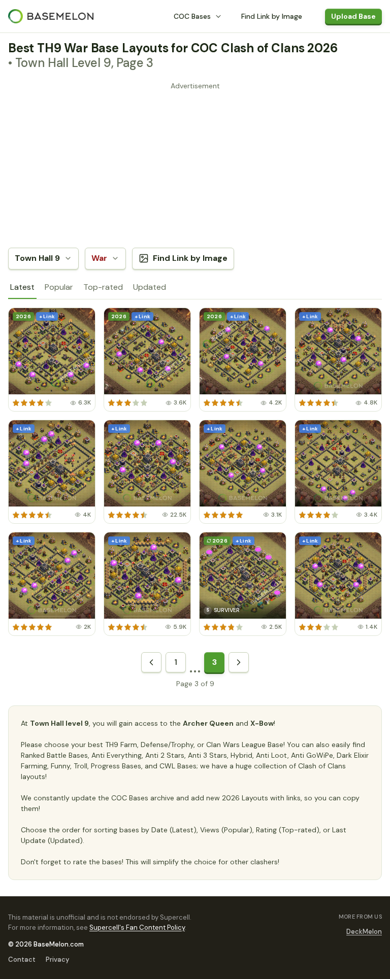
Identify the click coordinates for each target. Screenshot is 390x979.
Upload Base (353, 16)
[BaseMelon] (50, 16)
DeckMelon (364, 931)
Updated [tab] (149, 287)
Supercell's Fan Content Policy (137, 927)
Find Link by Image (271, 16)
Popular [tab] (59, 287)
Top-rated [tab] (103, 287)
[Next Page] (239, 662)
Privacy (57, 959)
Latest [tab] (22, 287)
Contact (22, 959)
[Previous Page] (151, 662)
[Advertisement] (195, 164)
